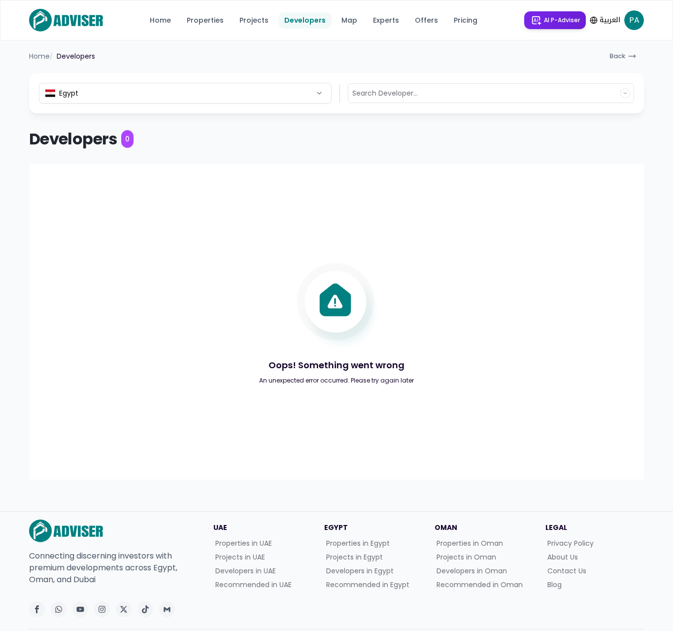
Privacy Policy (570, 543)
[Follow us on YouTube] (80, 609)
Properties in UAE (243, 543)
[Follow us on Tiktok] (145, 609)
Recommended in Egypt (367, 585)
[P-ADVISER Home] (115, 531)
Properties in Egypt (358, 543)
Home (160, 20)
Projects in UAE (240, 557)
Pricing (465, 20)
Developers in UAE (245, 571)
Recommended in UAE (253, 585)
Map (349, 20)
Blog (554, 585)
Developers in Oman (472, 571)
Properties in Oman (470, 543)
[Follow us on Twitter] (124, 609)
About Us (562, 557)
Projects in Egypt (354, 557)
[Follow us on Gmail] (167, 609)
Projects (254, 20)
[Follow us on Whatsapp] (59, 609)
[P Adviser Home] (66, 20)
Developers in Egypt (360, 571)
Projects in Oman (466, 557)
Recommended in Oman (480, 585)
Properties (205, 20)
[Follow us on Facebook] (37, 609)
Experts (386, 20)
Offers (426, 20)
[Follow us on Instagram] (102, 609)
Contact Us (566, 571)
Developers (305, 20)
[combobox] (185, 93)
